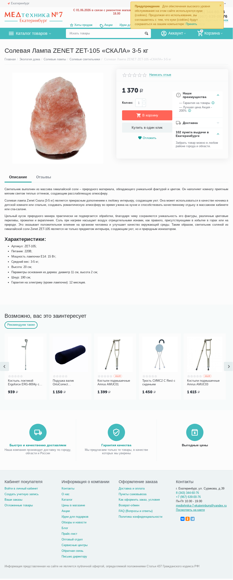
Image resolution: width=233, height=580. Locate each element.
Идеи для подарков (75, 516)
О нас (66, 494)
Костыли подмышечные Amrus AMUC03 (193, 382)
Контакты (68, 488)
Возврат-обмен (129, 505)
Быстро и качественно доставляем (38, 445)
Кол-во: (127, 102)
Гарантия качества (116, 445)
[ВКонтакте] (182, 519)
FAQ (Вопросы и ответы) (135, 511)
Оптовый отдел (72, 539)
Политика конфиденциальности (140, 516)
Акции (108, 25)
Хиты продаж (83, 25)
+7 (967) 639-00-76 (188, 497)
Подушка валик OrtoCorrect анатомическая (53, 382)
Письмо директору (74, 556)
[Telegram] (192, 519)
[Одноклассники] (187, 519)
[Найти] (146, 33)
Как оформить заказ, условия (139, 499)
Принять (191, 24)
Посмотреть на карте (190, 510)
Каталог (67, 499)
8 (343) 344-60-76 (187, 492)
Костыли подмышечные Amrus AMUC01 (104, 382)
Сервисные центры (75, 545)
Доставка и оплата (131, 488)
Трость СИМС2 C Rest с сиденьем (149, 382)
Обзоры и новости (74, 522)
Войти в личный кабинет (21, 488)
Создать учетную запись (22, 494)
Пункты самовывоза (132, 494)
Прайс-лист (69, 533)
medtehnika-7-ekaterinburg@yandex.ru (201, 505)
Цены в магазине (73, 505)
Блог (65, 528)
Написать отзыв (160, 74)
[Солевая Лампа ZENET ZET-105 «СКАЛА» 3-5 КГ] (57, 118)
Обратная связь (72, 550)
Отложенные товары (19, 505)
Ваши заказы (13, 499)
